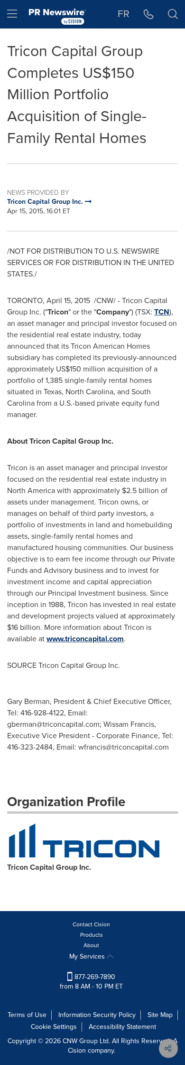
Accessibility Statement (122, 1027)
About (91, 945)
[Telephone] (149, 14)
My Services (88, 956)
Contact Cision (91, 924)
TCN (161, 311)
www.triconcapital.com (85, 638)
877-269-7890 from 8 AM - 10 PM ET (91, 981)
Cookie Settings (54, 1027)
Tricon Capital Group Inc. (49, 867)
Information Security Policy (97, 1015)
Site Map (160, 1015)
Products (91, 935)
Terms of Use (27, 1015)
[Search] (173, 14)
